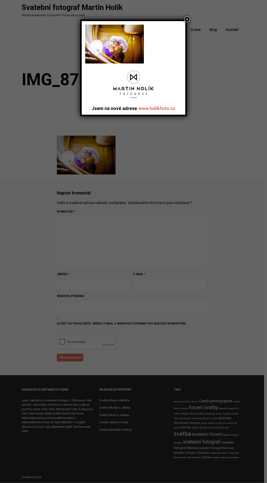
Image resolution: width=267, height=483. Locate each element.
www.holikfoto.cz (156, 108)
